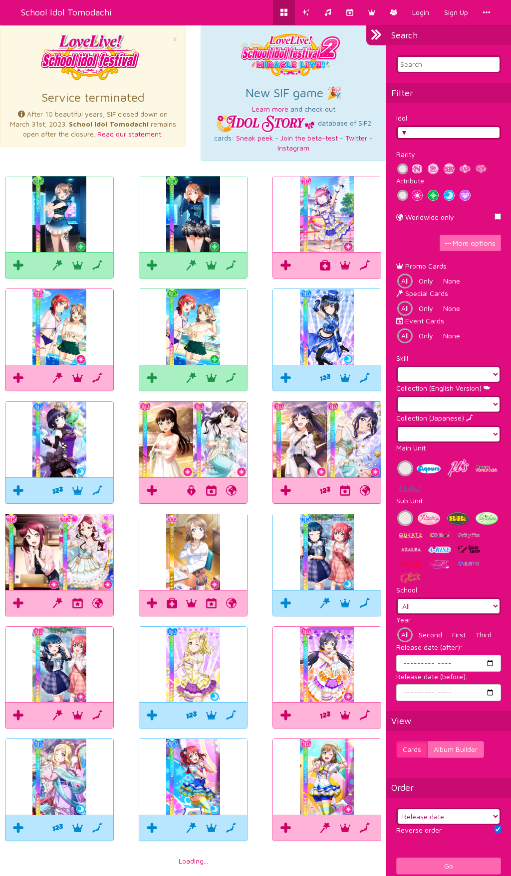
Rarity (405, 154)
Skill (402, 358)
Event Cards (423, 320)
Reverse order (419, 830)
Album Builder (456, 749)
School (406, 589)
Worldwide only (428, 217)
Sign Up (456, 12)
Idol (401, 118)
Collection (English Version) (440, 388)
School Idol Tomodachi (66, 12)
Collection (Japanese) (431, 418)
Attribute (410, 180)
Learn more (270, 109)
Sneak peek (254, 138)
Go (448, 866)
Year (403, 619)
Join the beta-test (309, 138)
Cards (412, 749)
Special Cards (425, 293)
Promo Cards (425, 266)
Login (420, 12)
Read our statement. (130, 134)
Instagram (293, 148)
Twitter (356, 138)
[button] (372, 12)
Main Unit (411, 447)
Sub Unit (409, 500)
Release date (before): (432, 676)
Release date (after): (429, 647)
